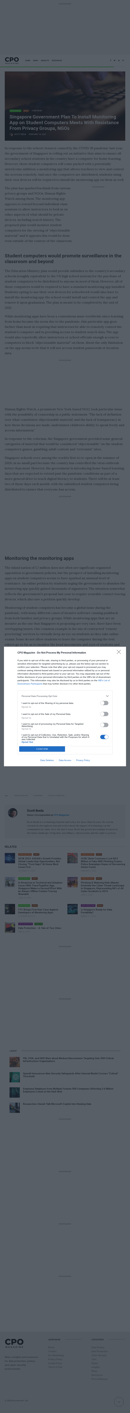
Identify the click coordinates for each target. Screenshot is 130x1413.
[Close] (120, 653)
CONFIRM (42, 749)
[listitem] (65, 696)
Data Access (65, 760)
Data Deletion (47, 760)
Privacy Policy (83, 760)
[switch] (104, 703)
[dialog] (65, 706)
